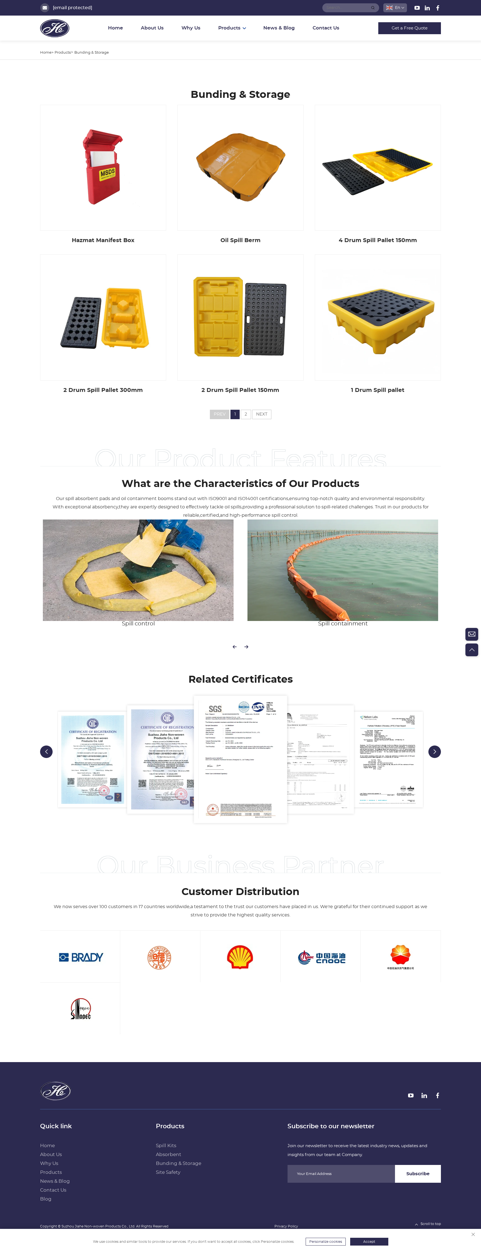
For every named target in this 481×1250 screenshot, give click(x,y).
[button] (234, 647)
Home (115, 28)
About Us (152, 28)
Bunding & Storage (91, 52)
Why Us (190, 28)
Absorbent (168, 1154)
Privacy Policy (286, 1226)
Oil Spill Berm (240, 240)
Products (63, 52)
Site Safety (168, 1172)
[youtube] (417, 9)
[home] (55, 1091)
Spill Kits (166, 1145)
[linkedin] (428, 9)
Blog (45, 1199)
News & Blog (279, 28)
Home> (46, 52)
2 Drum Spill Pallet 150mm (240, 390)
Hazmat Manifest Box (103, 240)
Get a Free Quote (410, 28)
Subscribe (418, 1174)
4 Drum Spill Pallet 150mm (378, 240)
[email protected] (72, 8)
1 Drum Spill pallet (377, 390)
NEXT (262, 414)
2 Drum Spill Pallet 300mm (103, 390)
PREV (219, 414)
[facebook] (438, 9)
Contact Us (326, 28)
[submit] (373, 7)
